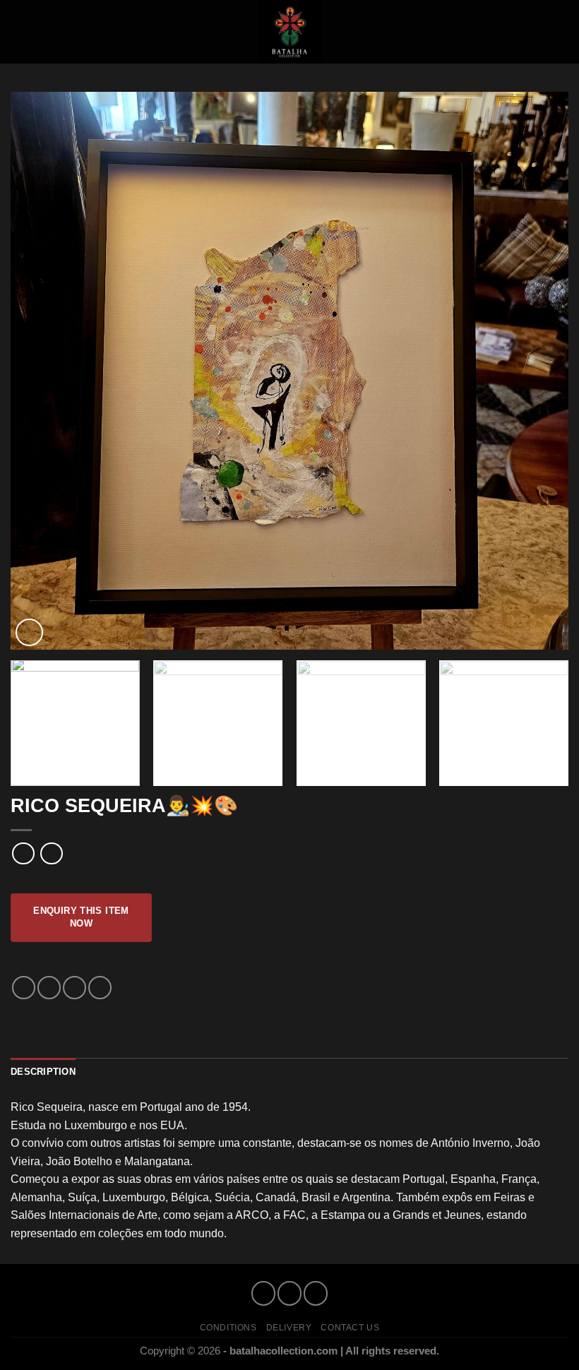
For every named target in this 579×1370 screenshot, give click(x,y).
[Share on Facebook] (49, 987)
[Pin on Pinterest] (100, 987)
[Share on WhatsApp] (23, 987)
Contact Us (350, 1328)
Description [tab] (43, 1071)
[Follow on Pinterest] (315, 1293)
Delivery (289, 1328)
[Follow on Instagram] (289, 1293)
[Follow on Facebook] (263, 1293)
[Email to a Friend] (74, 987)
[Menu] (19, 31)
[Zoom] (29, 632)
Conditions (228, 1328)
